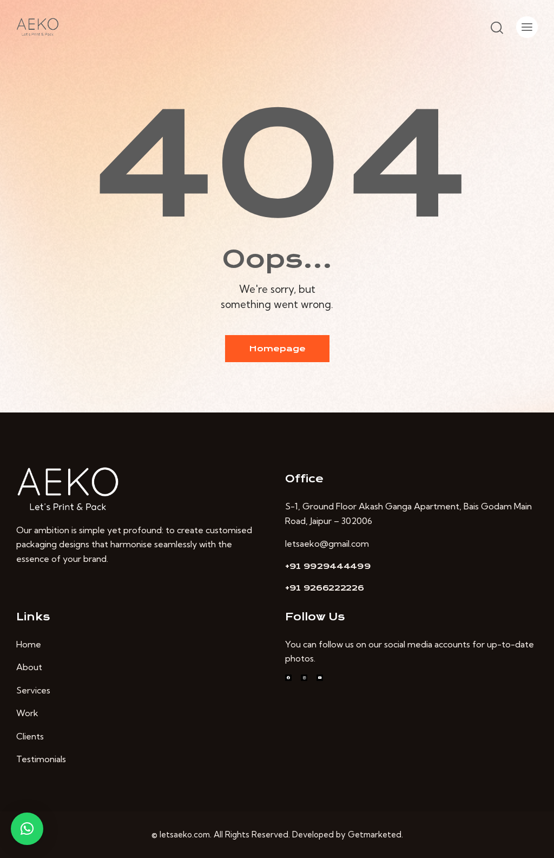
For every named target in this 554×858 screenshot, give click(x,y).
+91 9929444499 (328, 566)
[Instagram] (304, 677)
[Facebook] (288, 677)
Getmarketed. (375, 834)
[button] (27, 829)
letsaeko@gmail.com (327, 543)
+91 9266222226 (324, 588)
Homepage (277, 348)
